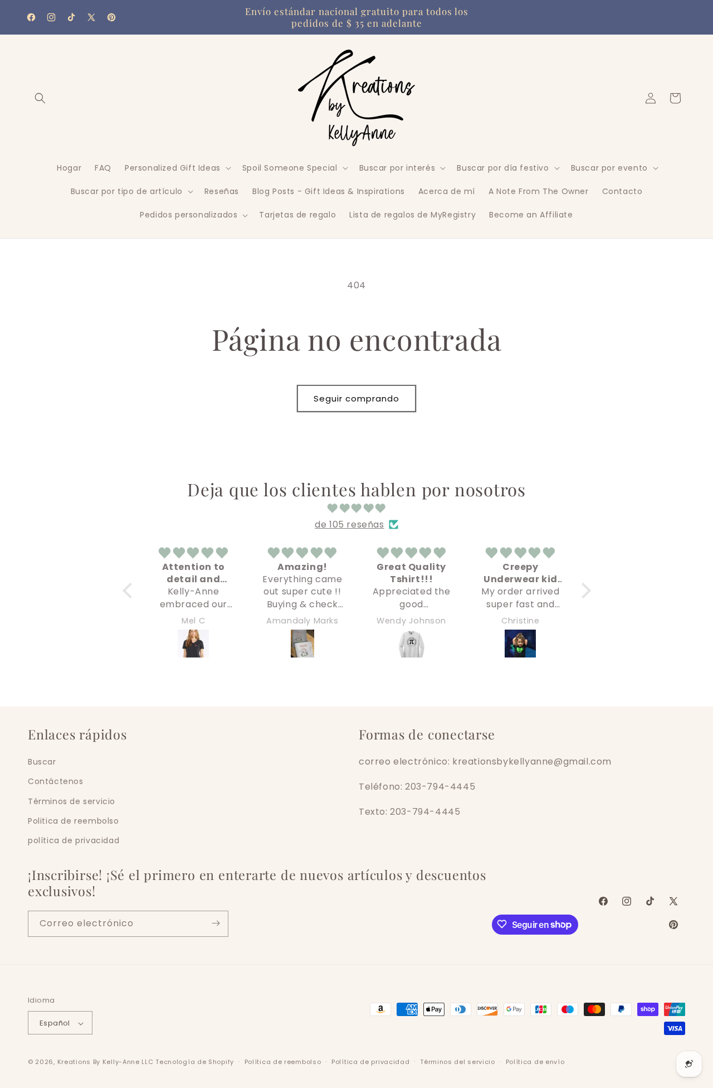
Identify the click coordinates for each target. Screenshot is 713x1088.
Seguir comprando (356, 398)
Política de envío (535, 1061)
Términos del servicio (457, 1061)
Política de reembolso (283, 1061)
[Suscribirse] (215, 923)
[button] (40, 98)
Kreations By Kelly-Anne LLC (105, 1062)
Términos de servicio (71, 800)
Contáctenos (56, 781)
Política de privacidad (370, 1061)
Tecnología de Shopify (194, 1062)
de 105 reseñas (349, 524)
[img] (357, 508)
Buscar (42, 761)
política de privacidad (73, 839)
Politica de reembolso (73, 820)
